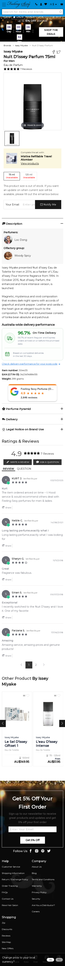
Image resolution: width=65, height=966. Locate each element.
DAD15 (20, 16)
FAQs (5, 892)
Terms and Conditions (43, 879)
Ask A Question (49, 462)
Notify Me (49, 204)
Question (24, 468)
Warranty (37, 885)
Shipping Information (13, 873)
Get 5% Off (33, 840)
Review (8, 468)
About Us (37, 866)
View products (30, 163)
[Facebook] (54, 52)
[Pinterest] (43, 851)
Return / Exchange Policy (15, 879)
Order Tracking (10, 885)
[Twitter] (59, 52)
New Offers (7, 948)
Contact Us (7, 898)
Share (8, 507)
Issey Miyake (21, 45)
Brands (7, 45)
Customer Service (11, 866)
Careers (36, 911)
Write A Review (19, 462)
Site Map (6, 942)
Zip (3, 922)
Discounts (7, 929)
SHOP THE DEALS (51, 31)
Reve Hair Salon (10, 905)
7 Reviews (26, 69)
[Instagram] (37, 851)
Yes (50, 959)
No (59, 959)
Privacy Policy (39, 892)
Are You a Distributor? (43, 905)
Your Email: (13, 204)
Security (36, 898)
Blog (34, 873)
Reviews (6, 935)
